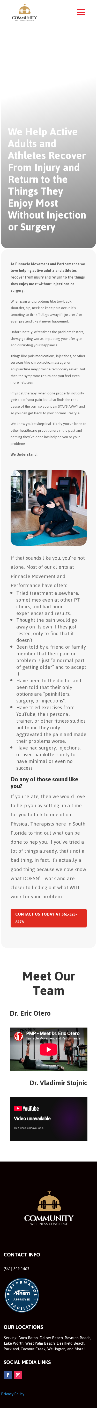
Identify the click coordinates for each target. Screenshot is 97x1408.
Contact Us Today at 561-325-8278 (46, 918)
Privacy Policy (12, 1394)
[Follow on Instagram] (18, 1375)
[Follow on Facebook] (8, 1375)
